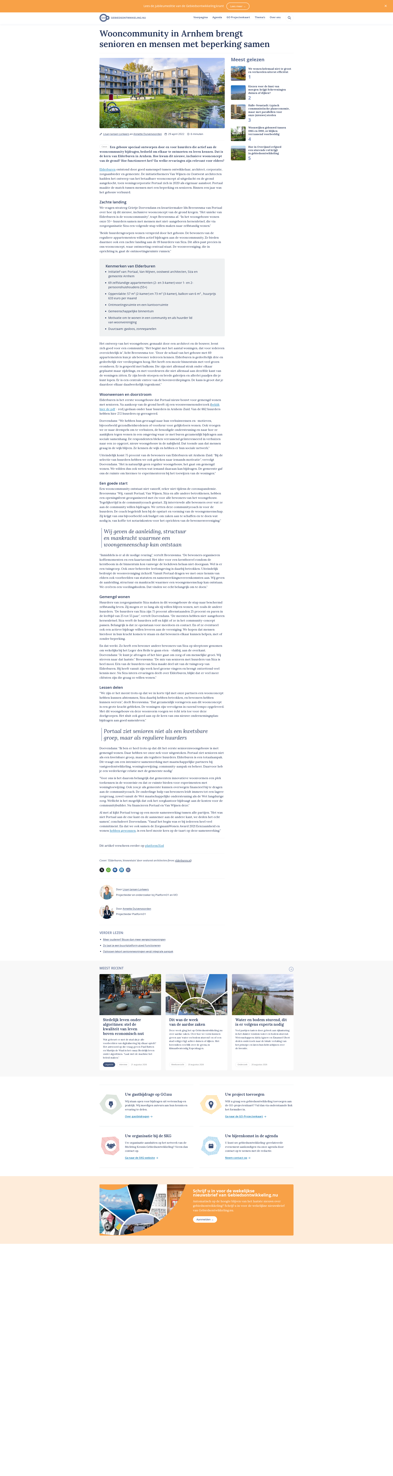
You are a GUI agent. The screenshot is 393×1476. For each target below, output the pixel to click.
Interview (123, 1064)
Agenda (217, 17)
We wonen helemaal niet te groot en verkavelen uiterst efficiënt (269, 70)
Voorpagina (200, 17)
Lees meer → (238, 6)
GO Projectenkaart (238, 17)
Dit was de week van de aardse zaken (187, 1022)
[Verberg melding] (385, 6)
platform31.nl (154, 845)
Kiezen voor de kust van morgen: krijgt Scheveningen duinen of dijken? (267, 90)
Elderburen (107, 169)
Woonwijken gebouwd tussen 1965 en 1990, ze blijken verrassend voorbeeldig (267, 131)
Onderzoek (242, 1064)
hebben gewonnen (123, 830)
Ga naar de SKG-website (140, 1157)
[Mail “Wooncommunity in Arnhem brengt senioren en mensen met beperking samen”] (128, 870)
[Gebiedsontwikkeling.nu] (144, 17)
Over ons (275, 17)
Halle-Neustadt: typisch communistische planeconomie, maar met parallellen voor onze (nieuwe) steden (269, 110)
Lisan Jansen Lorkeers (116, 134)
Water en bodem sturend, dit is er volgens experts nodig (261, 1022)
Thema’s (260, 17)
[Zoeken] (289, 18)
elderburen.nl (183, 860)
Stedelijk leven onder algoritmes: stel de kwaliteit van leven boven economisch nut (123, 1026)
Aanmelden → (205, 1219)
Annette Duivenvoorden (147, 134)
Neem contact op (236, 1157)
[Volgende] (291, 969)
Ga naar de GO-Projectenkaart (244, 1116)
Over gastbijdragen (137, 1116)
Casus (104, 146)
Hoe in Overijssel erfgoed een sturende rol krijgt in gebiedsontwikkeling (264, 150)
